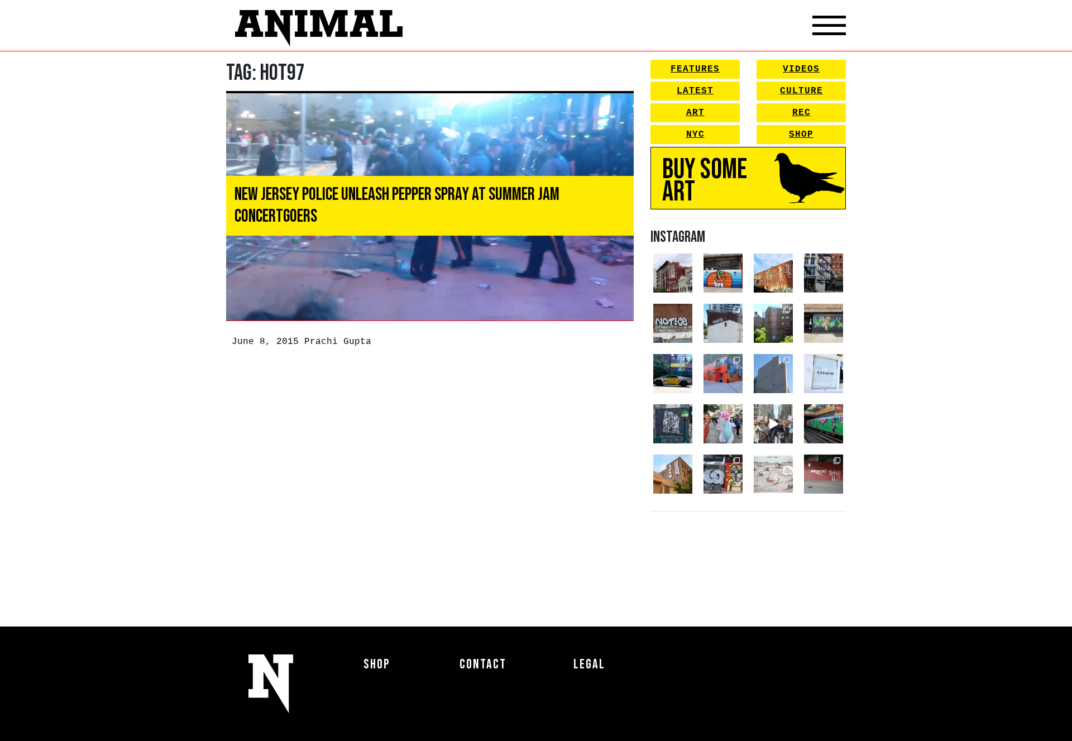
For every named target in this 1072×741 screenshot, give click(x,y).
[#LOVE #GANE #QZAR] (823, 273)
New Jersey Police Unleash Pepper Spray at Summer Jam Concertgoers (396, 205)
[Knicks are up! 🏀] (723, 373)
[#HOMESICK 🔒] (723, 323)
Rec (801, 113)
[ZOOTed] (773, 373)
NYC (695, 135)
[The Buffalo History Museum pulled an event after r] (773, 474)
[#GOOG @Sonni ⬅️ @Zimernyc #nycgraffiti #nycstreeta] (723, 474)
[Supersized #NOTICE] (672, 323)
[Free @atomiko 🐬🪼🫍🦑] (723, 273)
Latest (695, 91)
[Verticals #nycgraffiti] (773, 273)
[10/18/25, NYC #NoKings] (723, 423)
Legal (589, 664)
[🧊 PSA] (823, 373)
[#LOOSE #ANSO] (672, 273)
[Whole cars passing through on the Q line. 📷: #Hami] (823, 423)
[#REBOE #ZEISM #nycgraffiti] (823, 474)
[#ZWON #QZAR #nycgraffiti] (672, 474)
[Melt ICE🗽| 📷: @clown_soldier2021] (672, 423)
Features (695, 69)
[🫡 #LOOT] (672, 373)
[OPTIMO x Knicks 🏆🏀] (773, 323)
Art (695, 113)
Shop (801, 135)
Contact (483, 664)
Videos (801, 69)
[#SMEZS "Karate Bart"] (823, 323)
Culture (801, 91)
